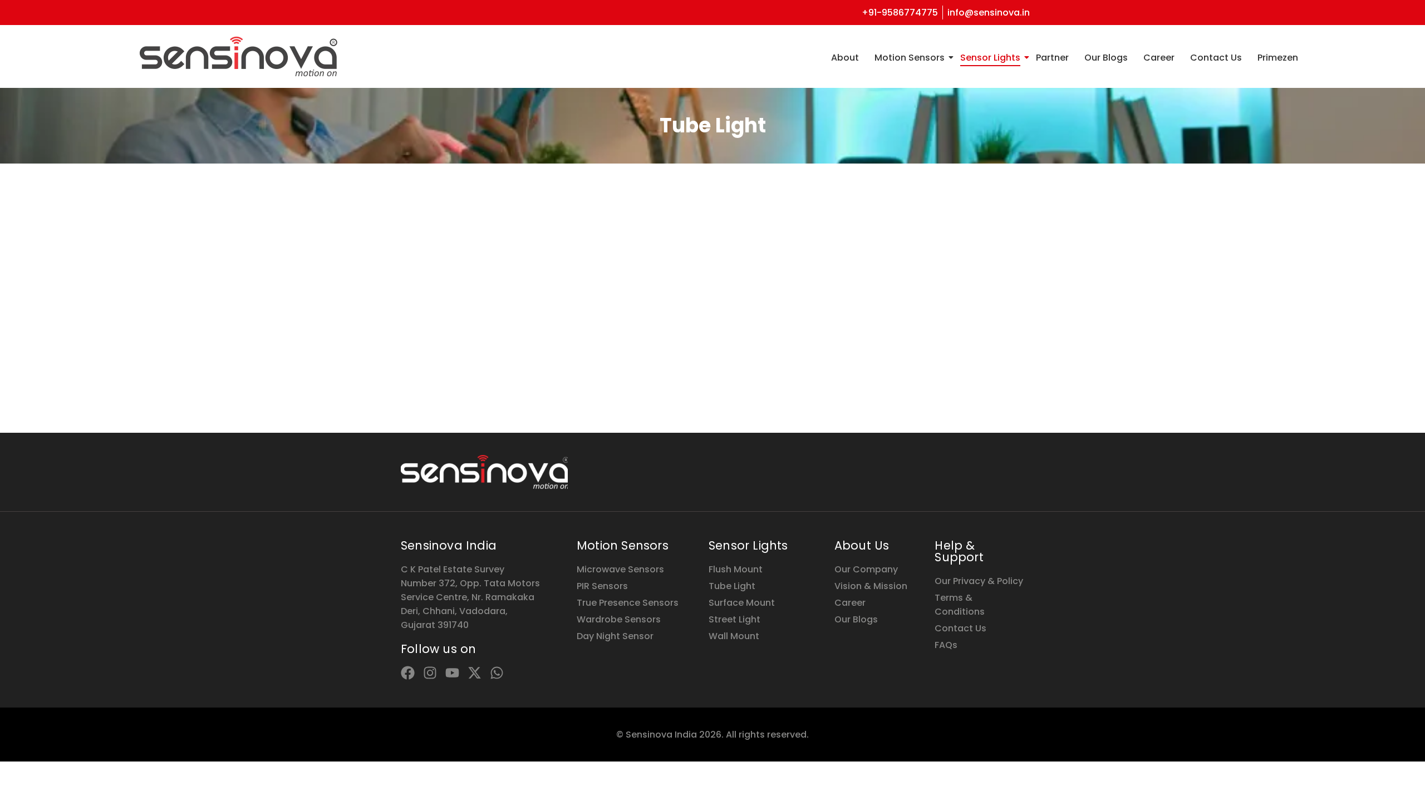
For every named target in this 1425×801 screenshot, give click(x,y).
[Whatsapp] (497, 673)
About (845, 57)
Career (1159, 57)
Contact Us (1216, 57)
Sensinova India (449, 545)
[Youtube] (452, 673)
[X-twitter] (474, 673)
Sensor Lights (990, 57)
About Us (862, 545)
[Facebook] (408, 673)
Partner (1052, 57)
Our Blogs (1106, 57)
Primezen (1277, 57)
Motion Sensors (909, 57)
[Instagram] (430, 673)
